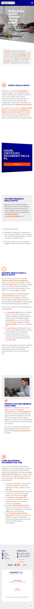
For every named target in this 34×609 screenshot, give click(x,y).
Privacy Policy (21, 559)
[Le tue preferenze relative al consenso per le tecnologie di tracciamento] (30, 605)
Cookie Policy (21, 562)
